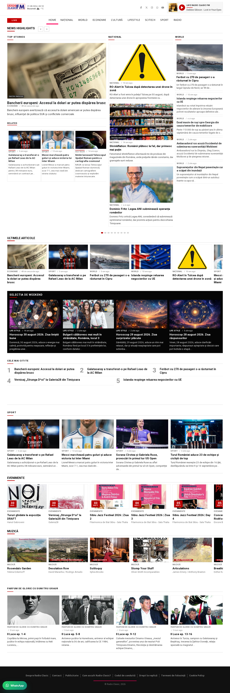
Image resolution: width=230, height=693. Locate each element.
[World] (108, 233)
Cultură (117, 20)
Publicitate (72, 675)
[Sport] (125, 233)
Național (66, 20)
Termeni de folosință (173, 675)
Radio (177, 20)
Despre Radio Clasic (37, 675)
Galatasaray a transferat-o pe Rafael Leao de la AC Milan (117, 370)
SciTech (150, 20)
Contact (57, 675)
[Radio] (128, 233)
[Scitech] (121, 233)
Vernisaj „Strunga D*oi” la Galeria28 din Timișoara (47, 379)
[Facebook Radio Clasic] (141, 8)
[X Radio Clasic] (146, 8)
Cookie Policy (196, 675)
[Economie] (112, 233)
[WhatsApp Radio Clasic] (157, 8)
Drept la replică (148, 675)
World (83, 20)
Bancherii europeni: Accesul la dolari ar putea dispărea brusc (44, 370)
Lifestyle (134, 20)
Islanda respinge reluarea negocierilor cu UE (152, 379)
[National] (105, 233)
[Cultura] (115, 233)
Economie (99, 20)
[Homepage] (102, 233)
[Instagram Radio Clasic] (152, 8)
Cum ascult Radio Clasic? (96, 675)
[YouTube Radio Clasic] (163, 8)
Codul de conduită (125, 675)
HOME (52, 20)
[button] (195, 7)
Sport (164, 20)
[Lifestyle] (118, 233)
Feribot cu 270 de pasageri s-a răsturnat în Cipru (188, 370)
